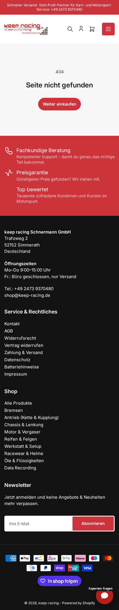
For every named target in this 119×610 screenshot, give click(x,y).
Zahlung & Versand (23, 352)
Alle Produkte (18, 403)
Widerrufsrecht (20, 338)
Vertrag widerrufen (23, 345)
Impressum (15, 374)
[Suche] (70, 29)
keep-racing (48, 603)
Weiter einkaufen (59, 104)
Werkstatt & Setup (22, 446)
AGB (8, 331)
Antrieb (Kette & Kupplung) (31, 417)
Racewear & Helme (23, 453)
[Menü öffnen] (108, 29)
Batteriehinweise (21, 367)
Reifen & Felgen (20, 439)
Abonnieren (93, 523)
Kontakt (12, 323)
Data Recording (20, 468)
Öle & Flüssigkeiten (24, 460)
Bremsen (13, 410)
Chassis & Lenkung (23, 424)
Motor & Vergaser (22, 432)
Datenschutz (17, 359)
